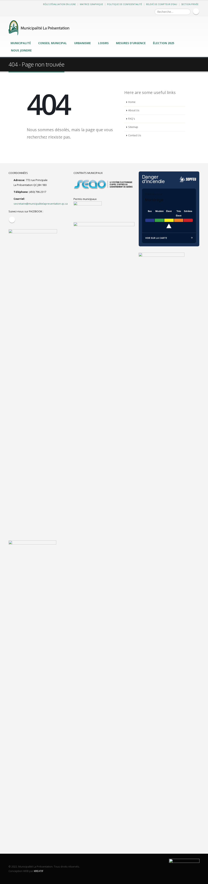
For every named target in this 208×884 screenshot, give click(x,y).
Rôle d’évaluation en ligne (59, 4)
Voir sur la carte (156, 238)
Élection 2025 (163, 43)
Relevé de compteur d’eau (161, 4)
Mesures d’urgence (131, 43)
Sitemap (133, 127)
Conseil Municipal (52, 43)
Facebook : (12, 220)
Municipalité (21, 43)
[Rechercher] (187, 12)
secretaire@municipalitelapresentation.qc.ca (41, 203)
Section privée (189, 4)
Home (131, 102)
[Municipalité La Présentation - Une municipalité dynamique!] (39, 27)
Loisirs (103, 43)
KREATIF (38, 871)
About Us (133, 110)
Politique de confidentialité (124, 4)
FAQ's (131, 118)
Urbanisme (82, 43)
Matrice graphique (91, 4)
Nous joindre (21, 50)
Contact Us (134, 135)
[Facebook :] (196, 11)
